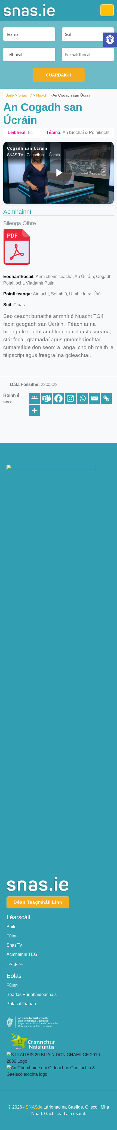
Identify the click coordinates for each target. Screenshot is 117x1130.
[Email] (94, 398)
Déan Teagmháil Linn (38, 902)
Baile (12, 926)
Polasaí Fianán (21, 1003)
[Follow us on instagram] (58, 451)
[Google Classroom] (34, 398)
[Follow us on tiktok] (69, 451)
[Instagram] (70, 398)
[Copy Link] (106, 398)
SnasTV (14, 945)
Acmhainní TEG (22, 954)
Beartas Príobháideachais (32, 994)
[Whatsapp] (82, 398)
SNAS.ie (34, 1107)
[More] (34, 410)
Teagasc (15, 963)
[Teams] (46, 398)
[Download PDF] (18, 247)
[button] (110, 40)
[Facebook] (58, 398)
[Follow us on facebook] (47, 451)
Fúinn (12, 936)
